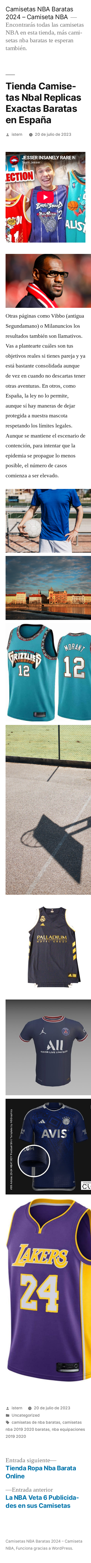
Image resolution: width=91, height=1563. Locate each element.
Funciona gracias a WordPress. (44, 1548)
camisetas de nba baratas (36, 1422)
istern (17, 134)
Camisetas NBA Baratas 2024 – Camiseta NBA (39, 13)
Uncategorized (26, 1415)
